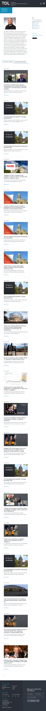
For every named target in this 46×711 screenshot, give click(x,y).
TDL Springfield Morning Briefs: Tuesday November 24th (14, 297)
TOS (3, 688)
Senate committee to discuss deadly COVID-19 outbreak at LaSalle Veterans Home (15, 358)
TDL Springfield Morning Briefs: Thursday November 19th (15, 479)
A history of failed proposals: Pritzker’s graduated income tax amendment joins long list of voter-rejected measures (14, 207)
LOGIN (2, 11)
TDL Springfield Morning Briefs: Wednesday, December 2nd (16, 146)
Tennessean (35, 24)
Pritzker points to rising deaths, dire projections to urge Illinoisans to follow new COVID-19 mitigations (15, 388)
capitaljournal (36, 28)
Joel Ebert (34, 33)
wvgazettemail (36, 25)
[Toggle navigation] (41, 3)
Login (13, 688)
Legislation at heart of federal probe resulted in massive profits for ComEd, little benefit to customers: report (15, 177)
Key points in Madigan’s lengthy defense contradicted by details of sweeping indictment (15, 419)
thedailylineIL (36, 22)
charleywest (35, 27)
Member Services (6, 687)
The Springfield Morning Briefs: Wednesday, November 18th (15, 570)
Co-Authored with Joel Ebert (20, 61)
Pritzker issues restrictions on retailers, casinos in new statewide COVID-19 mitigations (14, 540)
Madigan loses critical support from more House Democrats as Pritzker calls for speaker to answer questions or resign (15, 450)
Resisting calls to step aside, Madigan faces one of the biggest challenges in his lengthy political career (15, 661)
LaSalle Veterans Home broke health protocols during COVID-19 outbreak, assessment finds (14, 267)
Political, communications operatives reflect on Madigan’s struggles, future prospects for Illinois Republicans (16, 510)
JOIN (6, 11)
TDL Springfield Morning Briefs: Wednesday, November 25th (16, 237)
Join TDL (4, 686)
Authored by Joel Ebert (8, 62)
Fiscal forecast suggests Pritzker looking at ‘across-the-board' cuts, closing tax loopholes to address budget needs (15, 631)
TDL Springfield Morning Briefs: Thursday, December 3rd (15, 117)
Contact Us (14, 686)
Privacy (13, 687)
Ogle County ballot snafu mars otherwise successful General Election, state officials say (15, 600)
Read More (6, 95)
